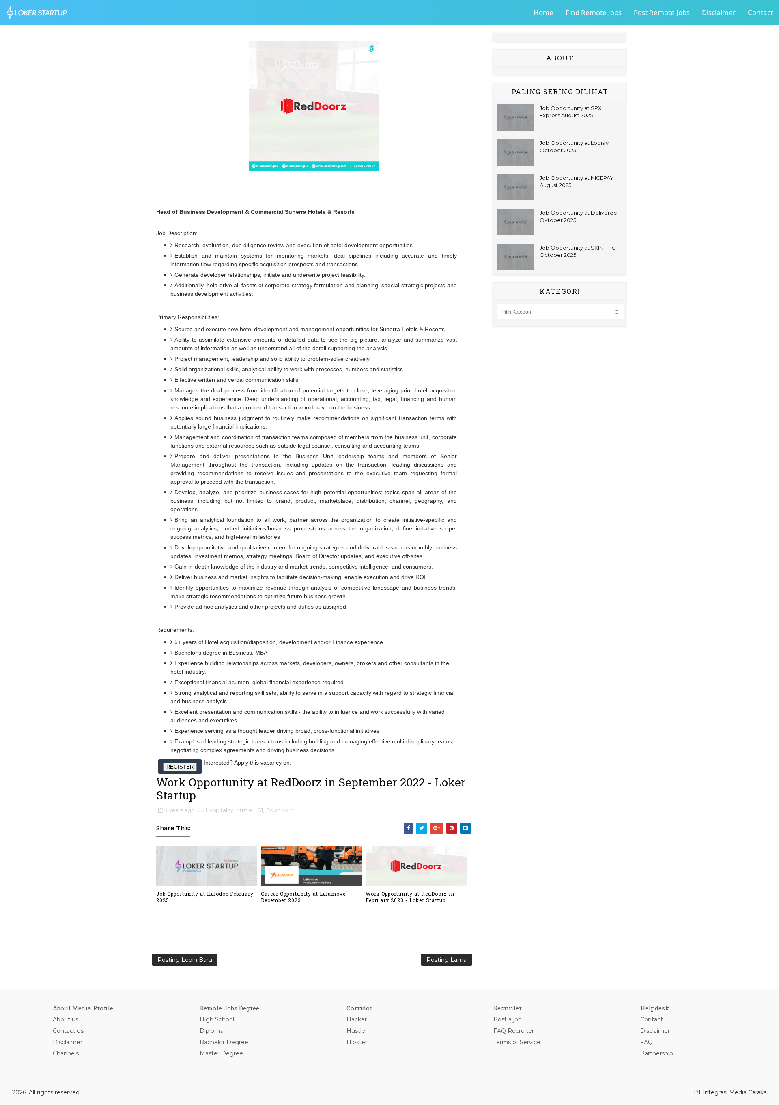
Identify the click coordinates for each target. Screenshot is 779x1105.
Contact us (68, 1030)
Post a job (507, 1019)
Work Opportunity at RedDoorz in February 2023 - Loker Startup (410, 897)
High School (217, 1019)
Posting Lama (446, 959)
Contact (760, 12)
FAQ (646, 1042)
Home (543, 12)
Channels (66, 1053)
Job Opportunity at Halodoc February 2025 (205, 897)
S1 (260, 810)
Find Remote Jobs (594, 12)
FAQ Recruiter (513, 1030)
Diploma (212, 1030)
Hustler (356, 1030)
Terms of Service (516, 1042)
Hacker (356, 1019)
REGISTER (180, 767)
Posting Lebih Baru (184, 959)
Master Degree (221, 1053)
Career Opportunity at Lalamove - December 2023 (305, 897)
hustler (245, 810)
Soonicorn (280, 810)
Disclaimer (719, 12)
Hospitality (219, 810)
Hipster (356, 1042)
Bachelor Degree (224, 1042)
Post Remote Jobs (662, 12)
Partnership (656, 1053)
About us (65, 1019)
